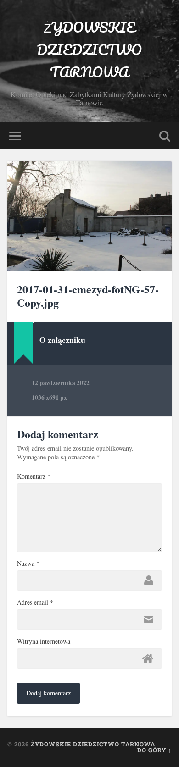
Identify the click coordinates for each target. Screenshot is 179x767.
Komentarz (33, 476)
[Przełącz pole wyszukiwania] (164, 135)
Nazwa (28, 563)
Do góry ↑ (154, 750)
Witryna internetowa (43, 641)
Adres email (35, 602)
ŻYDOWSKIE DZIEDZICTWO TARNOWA (89, 49)
